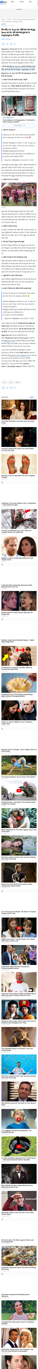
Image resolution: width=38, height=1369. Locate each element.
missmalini (3, 207)
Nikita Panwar (6, 39)
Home (3, 19)
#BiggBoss (6, 151)
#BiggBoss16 (13, 143)
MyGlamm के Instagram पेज (19, 355)
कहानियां (22, 2)
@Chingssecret (21, 154)
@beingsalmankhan (17, 309)
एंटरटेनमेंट (9, 19)
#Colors (22, 145)
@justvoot (8, 148)
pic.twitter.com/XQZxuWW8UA (13, 315)
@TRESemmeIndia (9, 154)
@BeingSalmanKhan (17, 151)
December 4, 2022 (27, 160)
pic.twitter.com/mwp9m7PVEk (13, 156)
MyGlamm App (9, 341)
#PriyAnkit (22, 293)
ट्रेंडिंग (12, 2)
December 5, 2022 (27, 318)
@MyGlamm (30, 154)
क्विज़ (30, 2)
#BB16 (14, 148)
